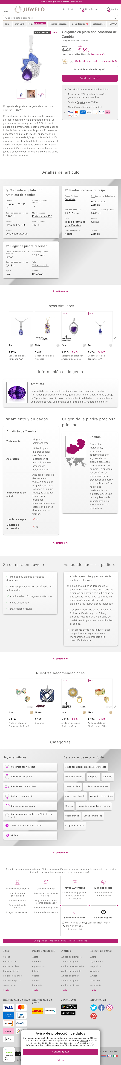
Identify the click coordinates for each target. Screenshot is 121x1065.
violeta (69, 234)
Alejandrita (96, 966)
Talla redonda (40, 265)
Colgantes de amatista (101, 796)
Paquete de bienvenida (46, 912)
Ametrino (95, 980)
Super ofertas (72, 815)
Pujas (36, 24)
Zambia (95, 234)
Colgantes (93, 776)
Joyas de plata (72, 786)
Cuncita (36, 980)
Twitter (93, 1007)
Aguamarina (96, 961)
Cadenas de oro (11, 971)
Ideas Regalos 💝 (80, 24)
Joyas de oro (9, 985)
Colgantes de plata (74, 825)
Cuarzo (36, 975)
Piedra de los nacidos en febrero (94, 806)
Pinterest (93, 1016)
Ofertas (69, 806)
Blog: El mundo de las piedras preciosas (46, 902)
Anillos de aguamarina (72, 966)
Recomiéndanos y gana (46, 907)
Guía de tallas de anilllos (17, 906)
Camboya (38, 274)
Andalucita (95, 985)
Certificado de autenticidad (17, 894)
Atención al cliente (17, 900)
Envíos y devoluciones (17, 888)
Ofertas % (19, 24)
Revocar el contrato (15, 1054)
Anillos (6, 956)
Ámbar (93, 975)
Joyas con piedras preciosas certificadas (85, 766)
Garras (95, 222)
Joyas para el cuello (75, 796)
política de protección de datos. (77, 1045)
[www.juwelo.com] (109, 1056)
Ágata (35, 956)
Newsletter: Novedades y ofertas (46, 894)
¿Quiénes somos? (46, 888)
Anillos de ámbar (70, 975)
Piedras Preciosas (59, 24)
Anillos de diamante (71, 956)
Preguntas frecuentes (17, 912)
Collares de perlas (12, 975)
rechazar (84, 1040)
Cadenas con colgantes (96, 786)
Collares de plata (12, 980)
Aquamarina (38, 966)
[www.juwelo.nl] (103, 1056)
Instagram (109, 1007)
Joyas (8, 24)
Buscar (115, 18)
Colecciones (98, 24)
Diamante (37, 985)
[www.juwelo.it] (115, 1056)
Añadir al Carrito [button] (90, 78)
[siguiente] (114, 337)
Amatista (70, 199)
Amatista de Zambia (98, 203)
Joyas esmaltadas (17, 234)
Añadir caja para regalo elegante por (96, 61)
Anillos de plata (11, 966)
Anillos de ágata (69, 961)
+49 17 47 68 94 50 (75, 922)
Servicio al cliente (75, 918)
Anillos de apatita (70, 980)
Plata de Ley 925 (42, 216)
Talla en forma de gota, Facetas (75, 223)
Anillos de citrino (70, 985)
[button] (5, 9)
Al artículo (59, 291)
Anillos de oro (10, 961)
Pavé (9, 274)
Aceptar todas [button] (60, 1052)
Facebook (101, 1007)
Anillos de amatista (71, 971)
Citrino (35, 971)
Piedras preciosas (74, 776)
